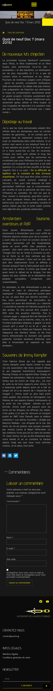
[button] (34, 4)
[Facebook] (41, 601)
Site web (11, 559)
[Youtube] (47, 601)
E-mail (11, 548)
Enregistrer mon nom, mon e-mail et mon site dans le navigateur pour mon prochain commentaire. (26, 575)
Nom (10, 537)
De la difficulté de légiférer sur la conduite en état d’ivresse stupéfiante (26, 173)
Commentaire (13, 501)
